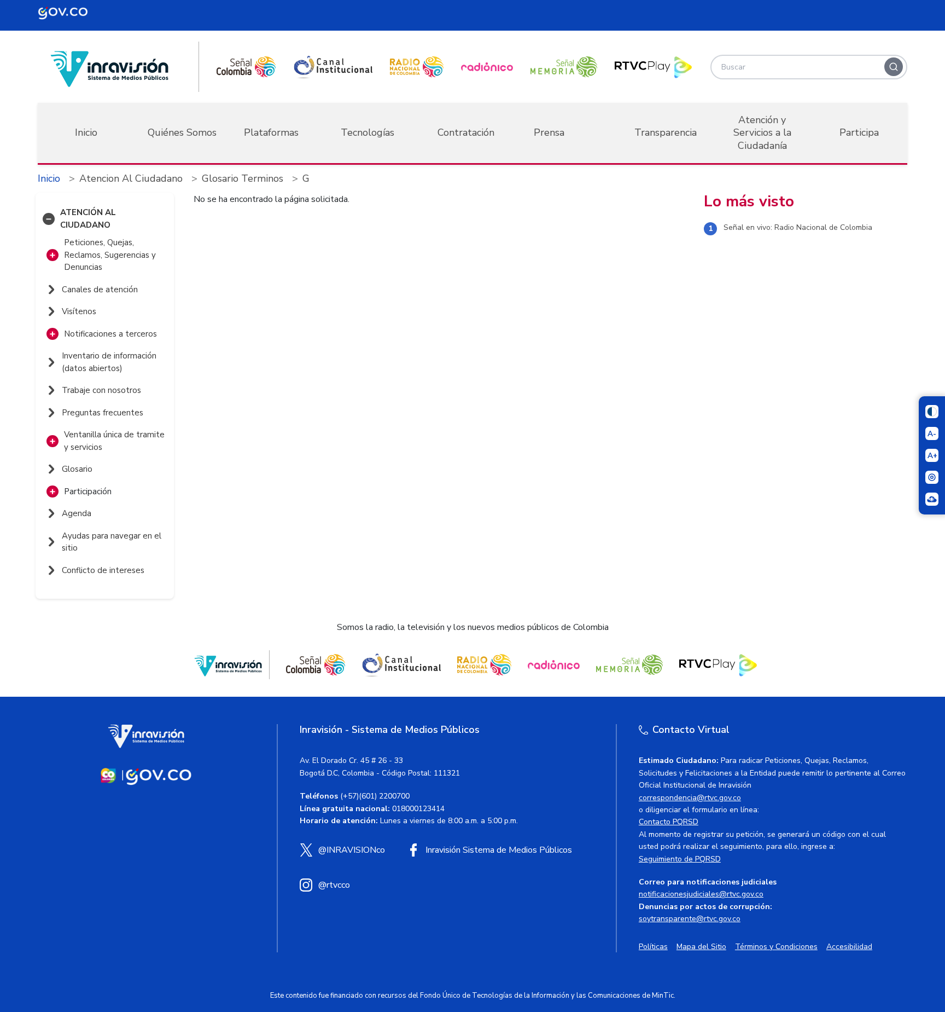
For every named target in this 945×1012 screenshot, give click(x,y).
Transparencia (665, 132)
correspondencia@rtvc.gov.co (690, 798)
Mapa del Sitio (701, 946)
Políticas (653, 946)
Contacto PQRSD (668, 822)
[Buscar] (893, 66)
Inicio (86, 132)
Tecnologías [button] (367, 132)
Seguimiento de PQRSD (680, 859)
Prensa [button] (549, 132)
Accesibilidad (849, 946)
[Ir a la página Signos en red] (932, 499)
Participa (859, 132)
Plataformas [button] (271, 132)
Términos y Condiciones (776, 946)
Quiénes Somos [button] (182, 132)
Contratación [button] (466, 132)
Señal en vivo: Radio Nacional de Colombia (798, 227)
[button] (49, 219)
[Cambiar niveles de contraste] (932, 412)
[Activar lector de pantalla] (932, 477)
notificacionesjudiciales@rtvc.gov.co (701, 894)
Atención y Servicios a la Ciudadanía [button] (762, 132)
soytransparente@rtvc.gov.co (689, 918)
